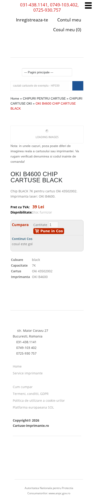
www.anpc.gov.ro (59, 493)
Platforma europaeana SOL (33, 407)
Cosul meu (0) (66, 30)
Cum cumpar (23, 387)
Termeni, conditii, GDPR (31, 393)
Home (14, 98)
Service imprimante (28, 373)
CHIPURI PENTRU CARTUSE (44, 98)
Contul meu (68, 20)
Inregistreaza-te (32, 20)
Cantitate (40, 225)
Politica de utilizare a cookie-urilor (39, 400)
